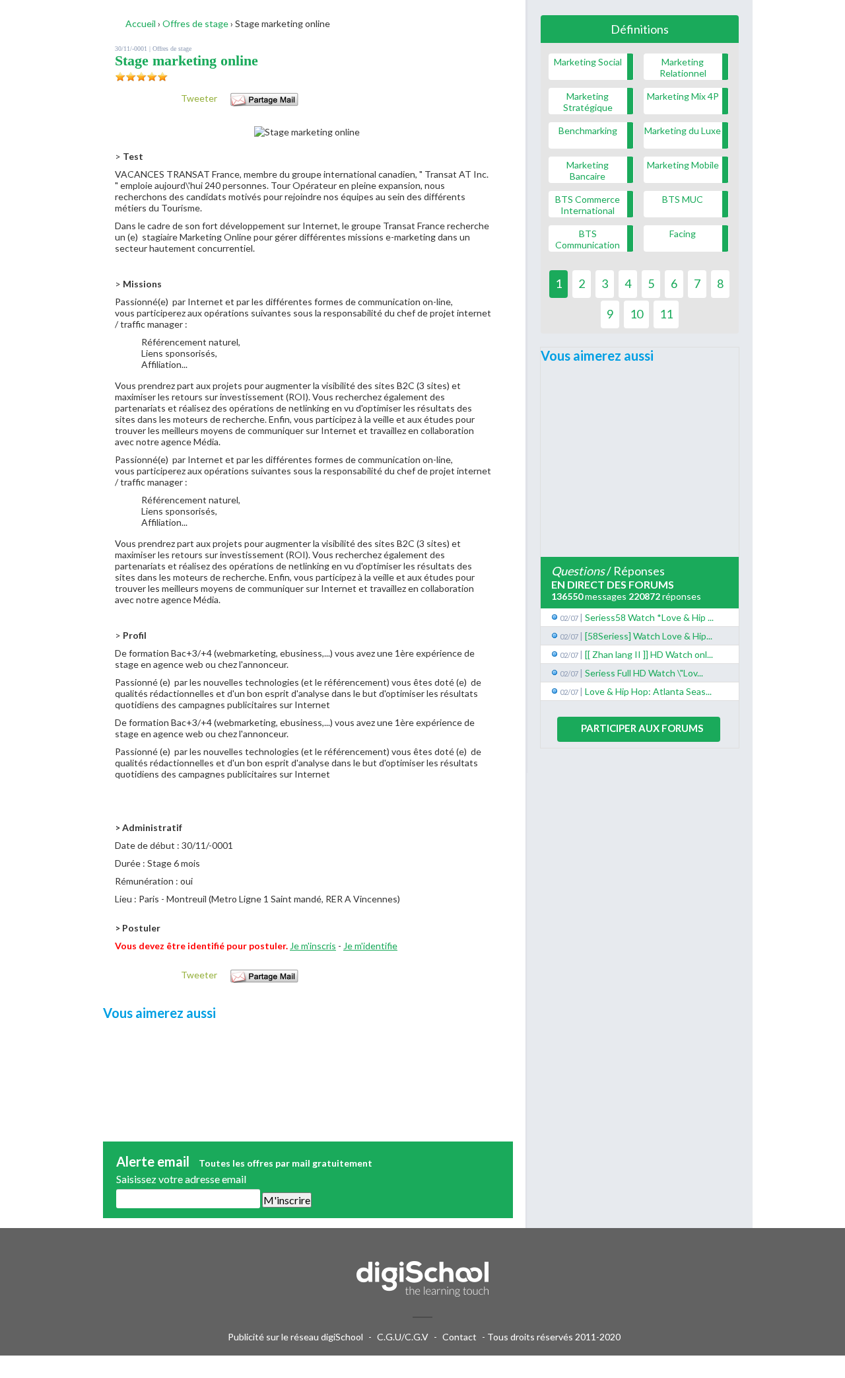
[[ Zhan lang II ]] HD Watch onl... (649, 654)
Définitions (640, 29)
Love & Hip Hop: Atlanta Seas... (648, 691)
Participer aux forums (642, 728)
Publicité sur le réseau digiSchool (295, 1336)
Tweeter (199, 98)
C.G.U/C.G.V (402, 1336)
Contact (459, 1336)
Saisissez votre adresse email (181, 1179)
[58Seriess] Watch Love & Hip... (648, 635)
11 (666, 314)
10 (636, 314)
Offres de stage (171, 48)
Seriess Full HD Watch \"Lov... (644, 672)
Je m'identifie (370, 945)
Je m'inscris (313, 945)
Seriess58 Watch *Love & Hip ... (649, 617)
